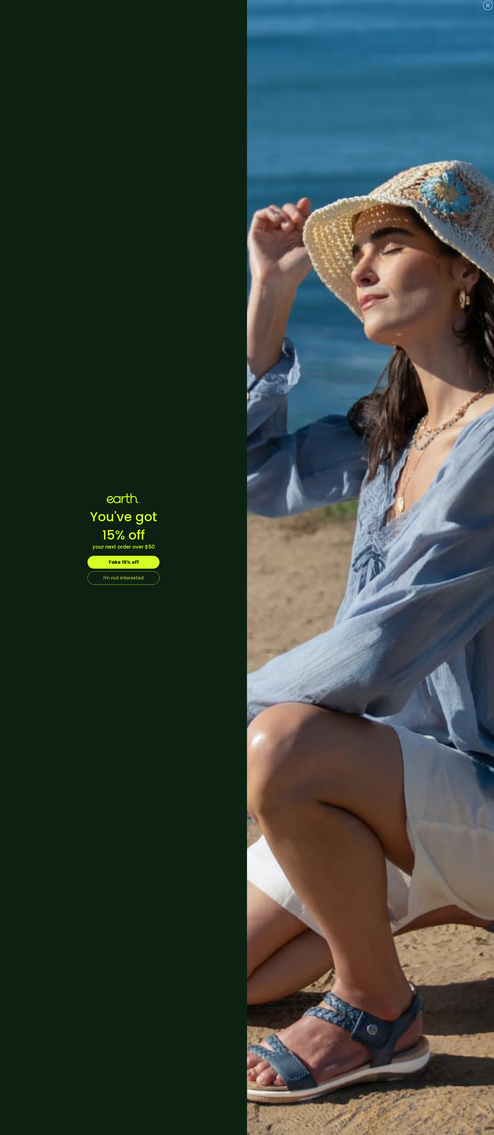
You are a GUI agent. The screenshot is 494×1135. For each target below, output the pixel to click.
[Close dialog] (488, 5)
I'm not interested (123, 578)
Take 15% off (123, 562)
